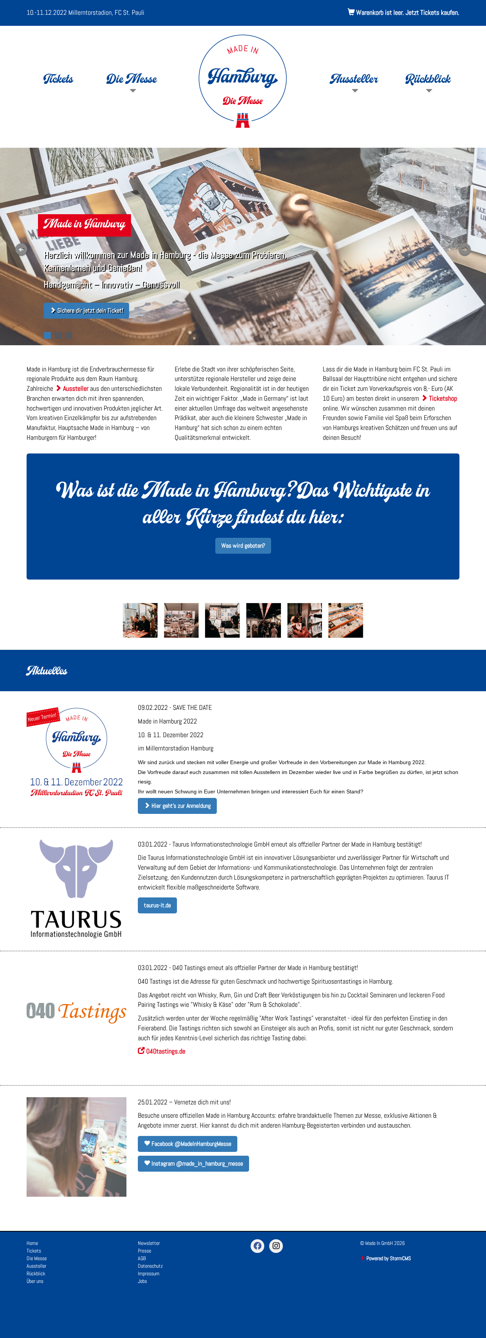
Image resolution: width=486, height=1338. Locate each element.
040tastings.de (165, 1051)
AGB (142, 1258)
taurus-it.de (157, 905)
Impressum (148, 1273)
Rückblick (428, 80)
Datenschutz (150, 1265)
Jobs (142, 1281)
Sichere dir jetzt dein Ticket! (89, 310)
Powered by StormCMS (388, 1258)
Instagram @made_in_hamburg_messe (196, 1163)
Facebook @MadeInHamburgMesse (190, 1144)
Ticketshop (442, 398)
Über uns (35, 1281)
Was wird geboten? (243, 546)
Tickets (58, 80)
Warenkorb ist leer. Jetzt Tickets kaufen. (407, 12)
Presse (144, 1250)
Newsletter (149, 1243)
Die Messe (132, 80)
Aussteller (354, 80)
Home (32, 1243)
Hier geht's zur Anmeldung (180, 806)
